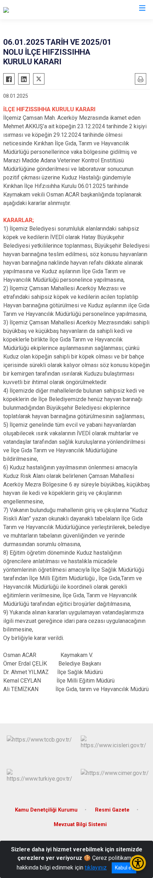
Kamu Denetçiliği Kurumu (46, 810)
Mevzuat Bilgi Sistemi (80, 825)
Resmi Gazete (112, 810)
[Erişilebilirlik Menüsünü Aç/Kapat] (138, 863)
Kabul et (124, 868)
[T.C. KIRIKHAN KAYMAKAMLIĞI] (42, 9)
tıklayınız (96, 867)
